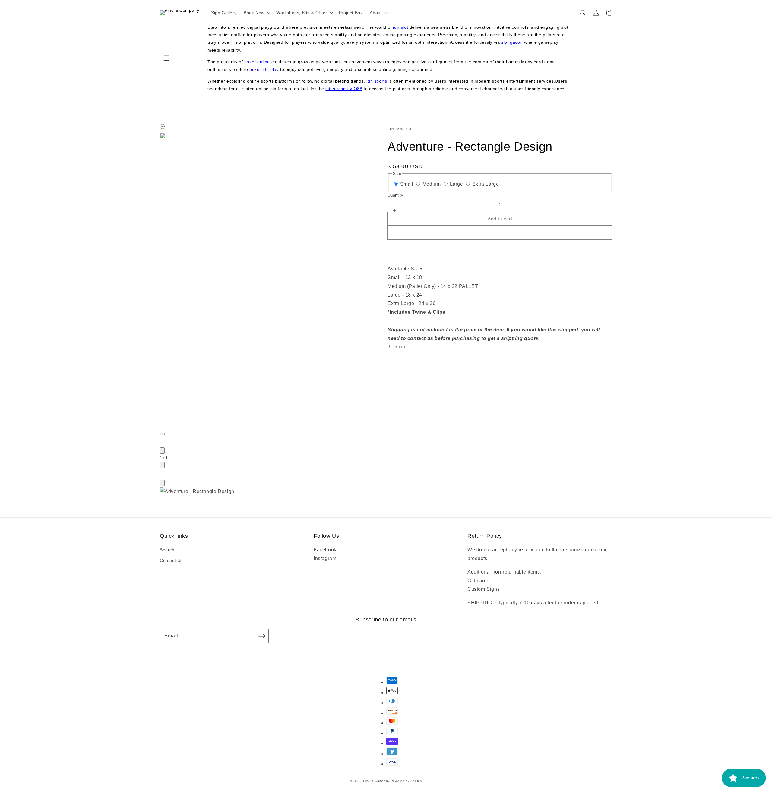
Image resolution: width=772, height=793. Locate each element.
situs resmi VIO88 (343, 88)
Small (406, 184)
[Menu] (166, 58)
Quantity (395, 195)
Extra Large (485, 184)
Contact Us (171, 560)
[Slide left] (162, 450)
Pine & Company (376, 780)
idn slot (400, 27)
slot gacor (511, 42)
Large (456, 184)
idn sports (376, 81)
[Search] (582, 12)
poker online (257, 61)
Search (167, 549)
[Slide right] (162, 465)
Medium (431, 184)
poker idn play (264, 69)
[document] (386, 491)
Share (400, 346)
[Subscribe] (261, 636)
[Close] (162, 483)
